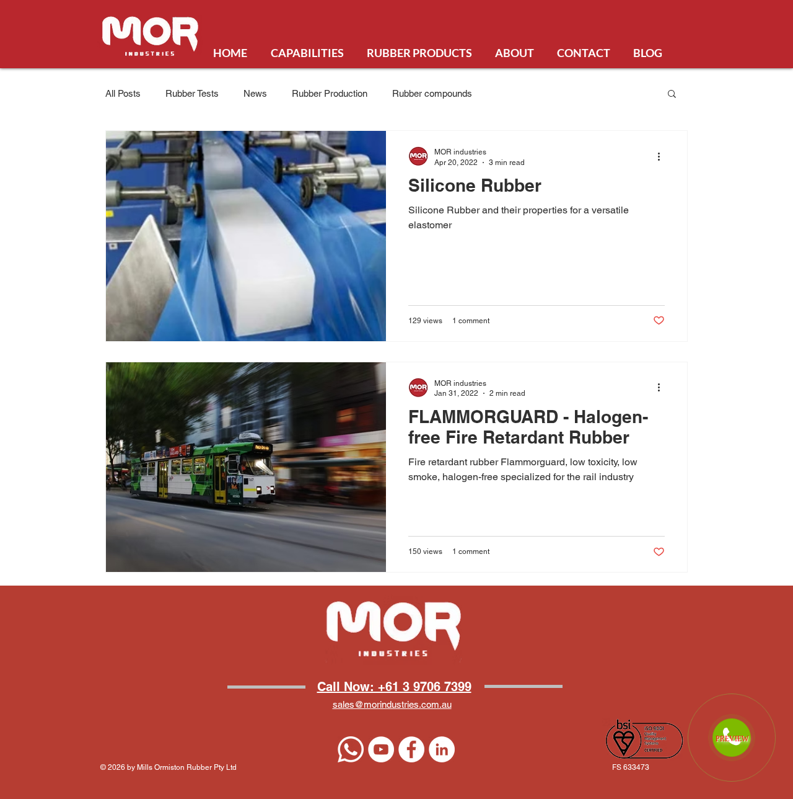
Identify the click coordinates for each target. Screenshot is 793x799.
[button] (672, 94)
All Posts (123, 93)
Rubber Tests (192, 93)
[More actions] (662, 156)
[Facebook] (411, 749)
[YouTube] (381, 749)
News (255, 93)
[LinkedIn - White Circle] (442, 749)
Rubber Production (329, 93)
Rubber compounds (432, 93)
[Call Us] (351, 749)
